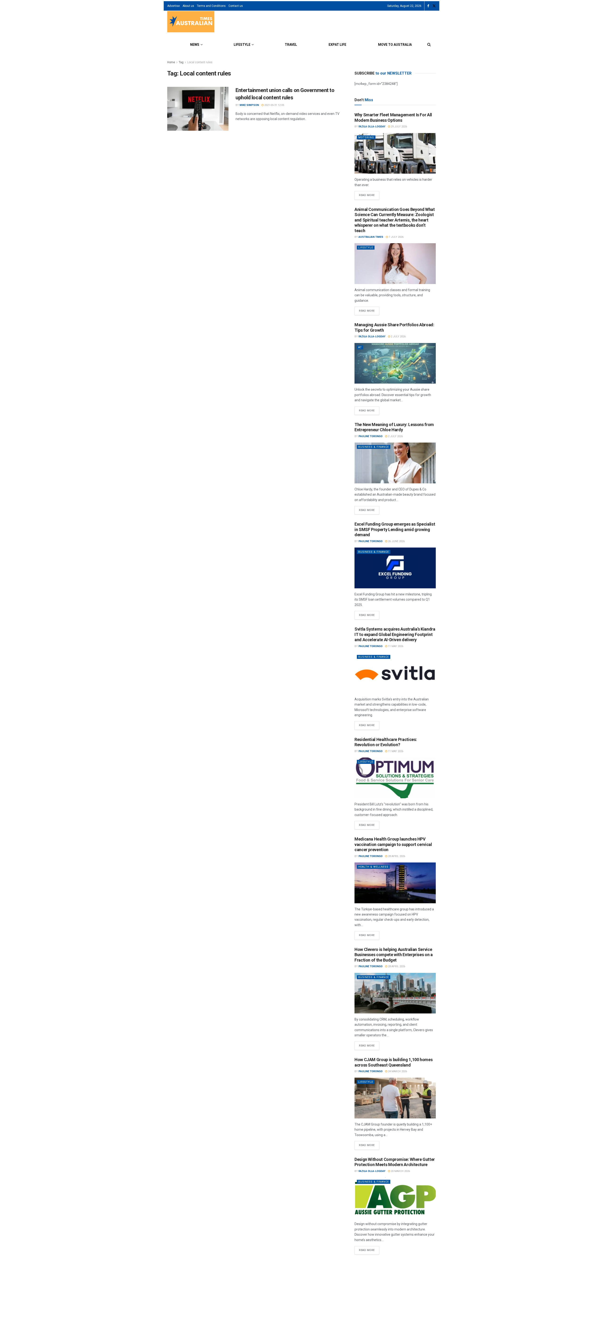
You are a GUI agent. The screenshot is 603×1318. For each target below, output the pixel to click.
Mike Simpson (249, 105)
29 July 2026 (398, 126)
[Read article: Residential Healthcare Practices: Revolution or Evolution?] (395, 777)
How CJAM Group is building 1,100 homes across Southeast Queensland (393, 1062)
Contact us (235, 6)
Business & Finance (373, 446)
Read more (369, 194)
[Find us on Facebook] (428, 6)
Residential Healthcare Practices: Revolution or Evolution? (385, 742)
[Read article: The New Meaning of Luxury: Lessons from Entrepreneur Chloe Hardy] (395, 463)
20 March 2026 (400, 1171)
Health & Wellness (373, 866)
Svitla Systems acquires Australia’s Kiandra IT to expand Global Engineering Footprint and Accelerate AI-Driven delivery (394, 634)
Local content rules (199, 62)
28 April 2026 (396, 856)
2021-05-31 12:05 (274, 105)
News (194, 44)
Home (171, 62)
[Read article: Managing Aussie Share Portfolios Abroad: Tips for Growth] (395, 363)
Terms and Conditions (211, 6)
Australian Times (371, 236)
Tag (181, 62)
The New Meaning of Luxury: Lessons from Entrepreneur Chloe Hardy (394, 427)
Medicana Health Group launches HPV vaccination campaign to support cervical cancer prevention (393, 844)
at (360, 347)
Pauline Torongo (371, 436)
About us (188, 6)
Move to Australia (395, 44)
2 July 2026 (398, 336)
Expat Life (337, 44)
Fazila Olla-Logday (372, 126)
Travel (291, 44)
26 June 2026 (396, 541)
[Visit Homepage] (190, 22)
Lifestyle (242, 44)
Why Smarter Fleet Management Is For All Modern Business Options (393, 117)
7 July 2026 (395, 236)
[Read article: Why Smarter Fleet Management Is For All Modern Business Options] (395, 153)
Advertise (173, 6)
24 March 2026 (397, 1071)
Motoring (366, 137)
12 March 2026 (400, 1281)
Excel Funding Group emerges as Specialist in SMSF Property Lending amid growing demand (394, 529)
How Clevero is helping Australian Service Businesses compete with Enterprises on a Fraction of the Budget (393, 954)
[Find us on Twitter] (434, 6)
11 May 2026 (395, 646)
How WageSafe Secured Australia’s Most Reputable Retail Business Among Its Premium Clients (392, 1269)
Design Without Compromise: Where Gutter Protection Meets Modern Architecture (394, 1162)
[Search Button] (429, 44)
